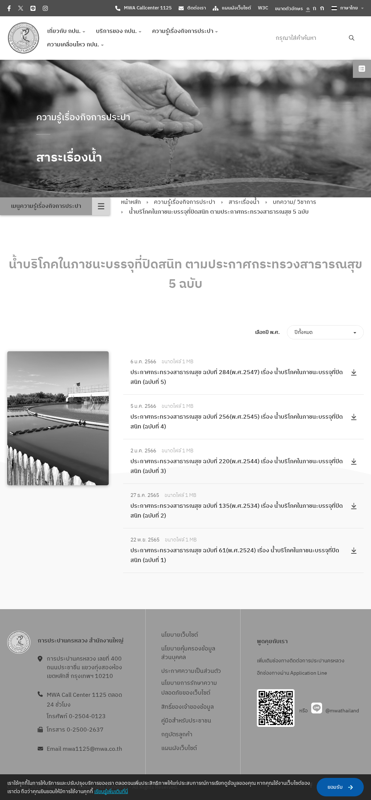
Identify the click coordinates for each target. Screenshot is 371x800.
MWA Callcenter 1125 (148, 8)
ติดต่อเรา (196, 8)
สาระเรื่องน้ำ (244, 202)
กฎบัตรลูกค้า (176, 735)
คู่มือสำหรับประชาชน (186, 721)
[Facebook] (9, 8)
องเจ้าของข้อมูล (194, 707)
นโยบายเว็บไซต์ (179, 635)
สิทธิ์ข (168, 707)
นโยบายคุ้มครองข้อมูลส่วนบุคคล (188, 653)
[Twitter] (20, 8)
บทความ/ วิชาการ (294, 202)
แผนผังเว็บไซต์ (236, 8)
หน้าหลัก (131, 202)
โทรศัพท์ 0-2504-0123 (76, 716)
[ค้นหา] (351, 38)
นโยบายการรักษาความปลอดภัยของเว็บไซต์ (189, 688)
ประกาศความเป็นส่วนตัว (191, 671)
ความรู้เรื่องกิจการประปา (184, 202)
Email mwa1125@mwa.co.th (84, 749)
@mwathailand (342, 711)
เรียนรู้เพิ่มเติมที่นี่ (111, 791)
